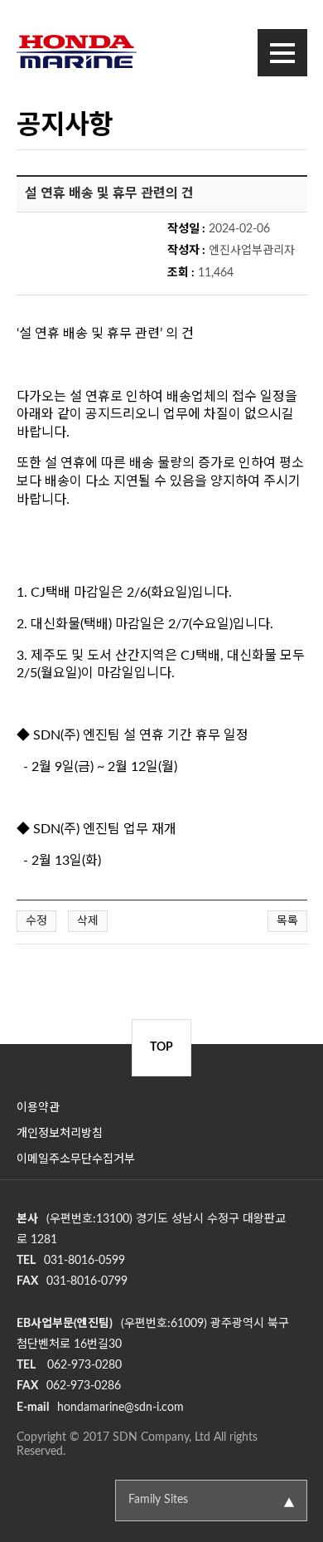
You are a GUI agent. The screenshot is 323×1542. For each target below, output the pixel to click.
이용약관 (38, 1108)
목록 (287, 921)
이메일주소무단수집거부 (76, 1159)
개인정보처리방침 (60, 1133)
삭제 (88, 921)
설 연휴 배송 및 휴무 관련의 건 (109, 193)
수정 (36, 921)
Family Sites (158, 1499)
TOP (161, 1047)
